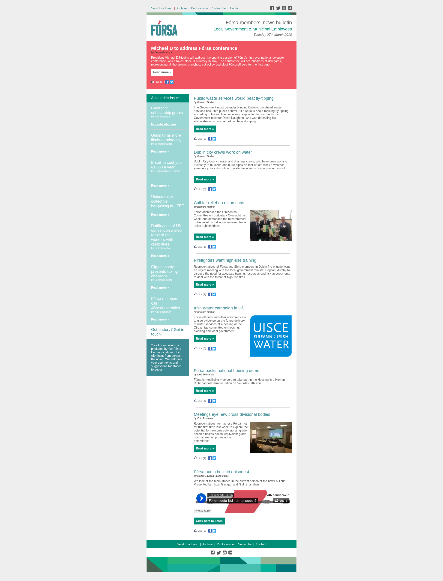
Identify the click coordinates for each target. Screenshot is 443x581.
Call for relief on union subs (219, 203)
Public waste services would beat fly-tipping (234, 98)
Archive (182, 8)
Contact (235, 8)
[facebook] (273, 9)
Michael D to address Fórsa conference (194, 48)
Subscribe (219, 8)
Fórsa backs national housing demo (226, 370)
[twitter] (279, 9)
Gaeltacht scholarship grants (167, 110)
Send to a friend (161, 8)
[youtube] (284, 9)
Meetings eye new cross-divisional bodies (232, 414)
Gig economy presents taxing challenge (164, 271)
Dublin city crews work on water (223, 152)
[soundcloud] (289, 9)
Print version (199, 8)
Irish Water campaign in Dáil (219, 308)
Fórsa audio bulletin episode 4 (221, 472)
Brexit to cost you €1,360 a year (166, 164)
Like (157, 82)
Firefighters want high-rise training (225, 260)
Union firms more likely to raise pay (166, 137)
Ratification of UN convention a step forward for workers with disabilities (166, 235)
